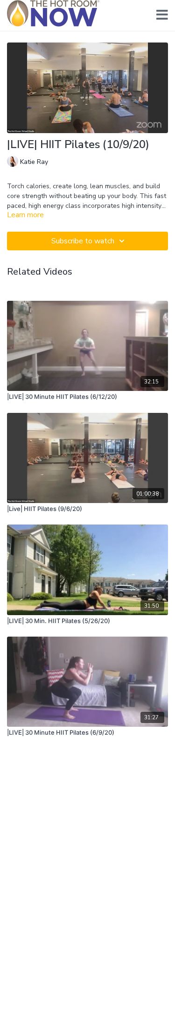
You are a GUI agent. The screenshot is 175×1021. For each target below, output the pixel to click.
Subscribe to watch (82, 241)
